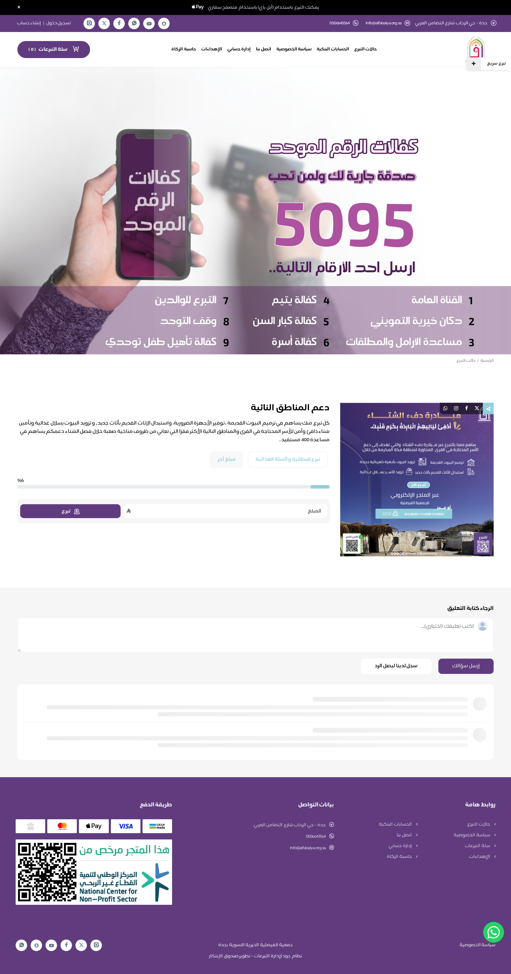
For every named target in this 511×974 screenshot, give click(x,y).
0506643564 (316, 836)
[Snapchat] (164, 23)
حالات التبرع (365, 49)
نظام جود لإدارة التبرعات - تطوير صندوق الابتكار (255, 956)
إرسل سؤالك (466, 666)
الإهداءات (211, 49)
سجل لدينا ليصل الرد (396, 666)
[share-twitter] (477, 408)
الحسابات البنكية (333, 49)
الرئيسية (487, 360)
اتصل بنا (263, 49)
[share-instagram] (456, 408)
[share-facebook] (466, 408)
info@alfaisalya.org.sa (384, 23)
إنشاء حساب (29, 23)
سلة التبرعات (478, 846)
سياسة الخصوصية (294, 49)
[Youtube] (149, 23)
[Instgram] (89, 23)
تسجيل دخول (58, 23)
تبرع (66, 511)
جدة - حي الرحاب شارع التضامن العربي (290, 825)
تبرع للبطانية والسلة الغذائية (288, 460)
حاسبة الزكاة (183, 49)
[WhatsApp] (134, 23)
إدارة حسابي (239, 49)
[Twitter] (104, 23)
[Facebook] (119, 23)
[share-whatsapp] (445, 408)
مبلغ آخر (227, 460)
